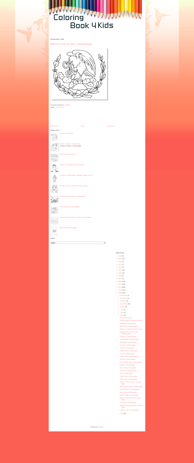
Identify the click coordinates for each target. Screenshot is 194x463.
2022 (120, 262)
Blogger (100, 427)
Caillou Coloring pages (127, 348)
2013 (120, 281)
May (121, 315)
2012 (120, 284)
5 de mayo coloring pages (128, 402)
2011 (120, 287)
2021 (120, 264)
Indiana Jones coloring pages (129, 356)
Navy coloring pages (126, 373)
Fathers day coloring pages (128, 379)
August (122, 307)
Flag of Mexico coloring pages (129, 389)
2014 (120, 279)
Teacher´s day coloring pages (129, 410)
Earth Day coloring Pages (128, 370)
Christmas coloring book (67, 154)
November (123, 298)
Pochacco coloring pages (128, 336)
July (121, 309)
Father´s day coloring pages (129, 351)
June (122, 312)
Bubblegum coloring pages (128, 342)
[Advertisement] (89, 34)
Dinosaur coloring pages (127, 359)
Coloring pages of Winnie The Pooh (131, 320)
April (122, 413)
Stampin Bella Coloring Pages (129, 339)
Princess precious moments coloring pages (74, 186)
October (123, 301)
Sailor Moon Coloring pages (129, 326)
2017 (120, 270)
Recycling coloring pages (128, 368)
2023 (120, 259)
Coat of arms (60, 107)
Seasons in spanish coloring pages (131, 329)
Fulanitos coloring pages (128, 345)
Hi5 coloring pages (126, 318)
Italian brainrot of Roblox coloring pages (72, 196)
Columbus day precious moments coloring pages (75, 217)
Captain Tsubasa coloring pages (70, 144)
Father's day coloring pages (129, 376)
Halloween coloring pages (128, 323)
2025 (120, 256)
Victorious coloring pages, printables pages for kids (76, 175)
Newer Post (54, 126)
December (123, 295)
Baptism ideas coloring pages (129, 395)
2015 (120, 276)
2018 (120, 267)
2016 (120, 273)
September (124, 304)
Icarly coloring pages (66, 133)
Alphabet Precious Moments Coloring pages (129, 333)
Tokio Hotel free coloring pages (70, 207)
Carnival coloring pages (127, 353)
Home (83, 126)
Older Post (110, 126)
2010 (120, 290)
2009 (120, 293)
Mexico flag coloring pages (68, 228)
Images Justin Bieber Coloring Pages (72, 165)
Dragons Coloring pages (127, 365)
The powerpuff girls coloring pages (131, 362)
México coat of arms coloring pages (131, 386)
